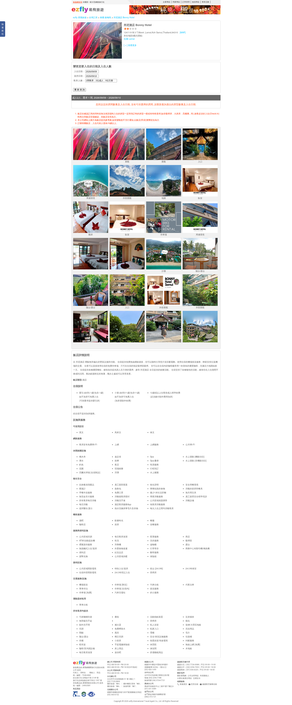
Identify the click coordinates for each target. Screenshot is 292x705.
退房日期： (79, 75)
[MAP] (183, 32)
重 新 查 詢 (79, 89)
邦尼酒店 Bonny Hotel (124, 17)
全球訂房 (93, 17)
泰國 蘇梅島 (106, 17)
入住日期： (79, 71)
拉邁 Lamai (129, 38)
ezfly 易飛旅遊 (80, 17)
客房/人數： (79, 80)
